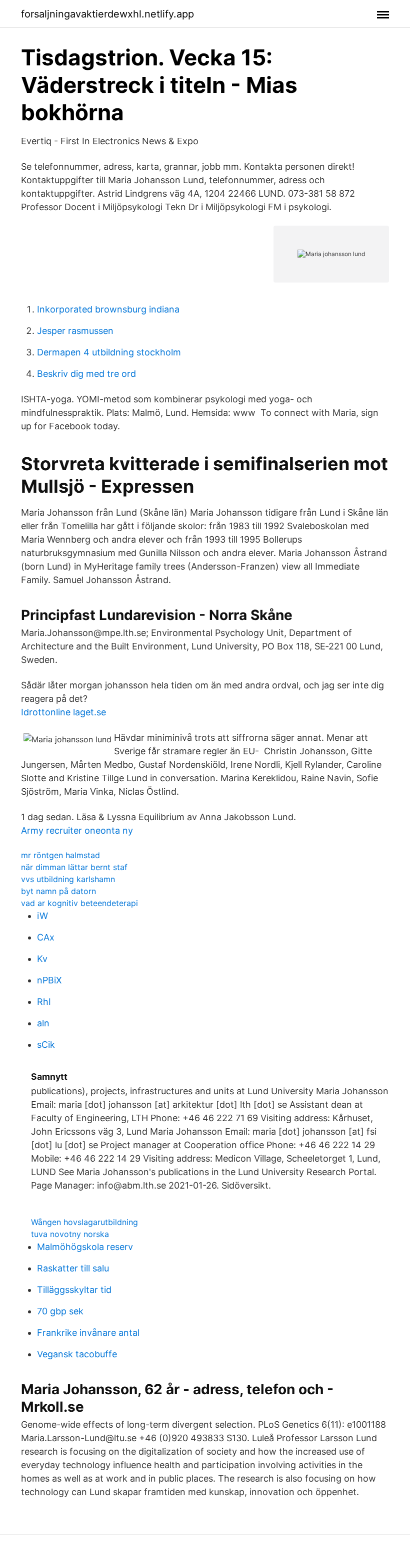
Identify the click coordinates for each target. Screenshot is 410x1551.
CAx (45, 937)
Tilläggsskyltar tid (74, 1289)
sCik (46, 1044)
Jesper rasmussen (75, 330)
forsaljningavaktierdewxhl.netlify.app (107, 14)
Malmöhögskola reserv (85, 1246)
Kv (42, 958)
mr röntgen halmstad (60, 855)
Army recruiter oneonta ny (77, 830)
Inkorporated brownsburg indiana (108, 309)
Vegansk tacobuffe (77, 1354)
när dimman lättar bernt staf (74, 867)
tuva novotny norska (70, 1234)
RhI (44, 1001)
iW (42, 916)
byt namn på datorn (58, 891)
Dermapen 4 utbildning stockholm (109, 352)
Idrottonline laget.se (63, 712)
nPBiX (49, 980)
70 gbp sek (60, 1311)
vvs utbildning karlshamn (68, 879)
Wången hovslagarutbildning (84, 1222)
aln (43, 1023)
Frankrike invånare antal (88, 1332)
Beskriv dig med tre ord (86, 373)
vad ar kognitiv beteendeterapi (79, 903)
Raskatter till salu (73, 1268)
